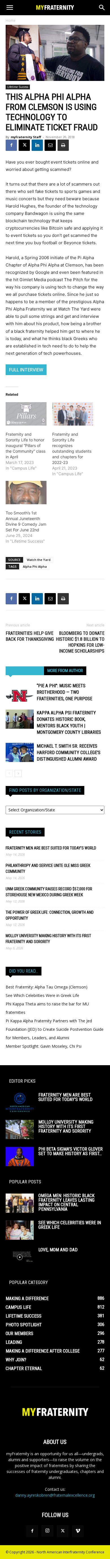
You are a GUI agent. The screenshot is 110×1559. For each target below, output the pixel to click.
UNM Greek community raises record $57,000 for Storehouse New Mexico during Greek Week (49, 892)
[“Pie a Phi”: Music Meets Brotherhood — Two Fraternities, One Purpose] (20, 692)
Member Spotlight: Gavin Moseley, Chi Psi (44, 1046)
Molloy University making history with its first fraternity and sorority (48, 938)
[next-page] (18, 773)
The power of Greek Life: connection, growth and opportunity (50, 915)
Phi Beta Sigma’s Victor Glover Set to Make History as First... (70, 1151)
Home (11, 20)
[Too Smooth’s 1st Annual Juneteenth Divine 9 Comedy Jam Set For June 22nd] (26, 492)
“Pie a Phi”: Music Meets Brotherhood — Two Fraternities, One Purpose (64, 692)
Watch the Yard (38, 560)
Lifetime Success (17, 87)
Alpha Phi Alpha (35, 566)
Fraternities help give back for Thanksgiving (30, 636)
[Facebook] (11, 145)
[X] (24, 145)
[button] (10, 7)
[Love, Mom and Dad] (20, 1257)
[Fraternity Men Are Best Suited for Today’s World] (20, 1102)
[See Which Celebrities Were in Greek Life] (20, 1230)
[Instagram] (47, 1530)
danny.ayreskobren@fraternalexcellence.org (55, 1495)
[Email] (50, 145)
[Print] (63, 145)
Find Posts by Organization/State (45, 790)
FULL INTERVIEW (26, 370)
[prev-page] (9, 773)
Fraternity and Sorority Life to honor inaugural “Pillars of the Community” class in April (25, 445)
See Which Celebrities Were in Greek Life (42, 995)
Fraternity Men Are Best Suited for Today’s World (51, 848)
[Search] (102, 7)
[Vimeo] (77, 1531)
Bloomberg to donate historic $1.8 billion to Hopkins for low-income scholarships (80, 642)
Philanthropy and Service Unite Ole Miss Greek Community (48, 868)
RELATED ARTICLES (25, 670)
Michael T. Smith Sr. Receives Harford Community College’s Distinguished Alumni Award (68, 752)
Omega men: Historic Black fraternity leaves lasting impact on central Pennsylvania (66, 1202)
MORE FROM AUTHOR (65, 670)
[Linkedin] (37, 145)
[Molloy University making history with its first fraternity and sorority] (20, 1129)
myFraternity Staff (26, 137)
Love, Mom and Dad (58, 1249)
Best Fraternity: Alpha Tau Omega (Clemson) (46, 987)
